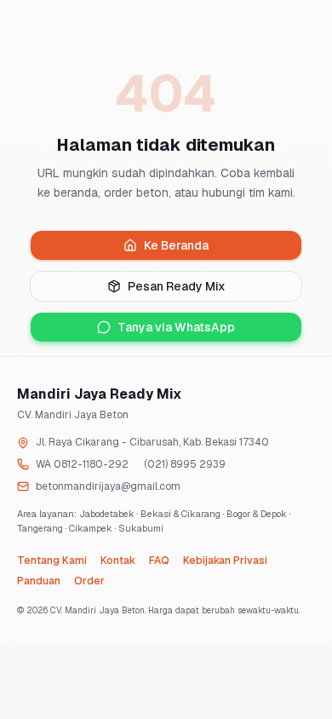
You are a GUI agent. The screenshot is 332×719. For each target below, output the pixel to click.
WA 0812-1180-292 (82, 464)
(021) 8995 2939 (185, 464)
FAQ (159, 560)
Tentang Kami (52, 560)
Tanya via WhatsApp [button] (176, 327)
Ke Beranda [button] (176, 245)
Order (89, 581)
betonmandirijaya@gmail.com (108, 486)
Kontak (117, 560)
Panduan (38, 581)
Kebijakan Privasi (225, 560)
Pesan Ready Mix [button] (177, 286)
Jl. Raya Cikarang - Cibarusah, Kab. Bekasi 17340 (152, 442)
